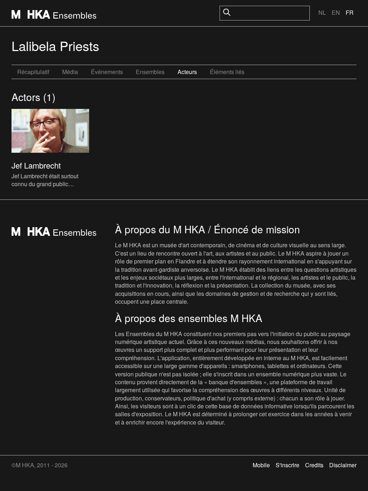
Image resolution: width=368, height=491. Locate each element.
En (336, 12)
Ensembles (150, 72)
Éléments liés (227, 72)
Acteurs (187, 72)
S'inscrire (287, 465)
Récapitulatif (33, 72)
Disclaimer (342, 465)
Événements (107, 72)
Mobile (261, 465)
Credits (314, 465)
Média (70, 72)
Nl (322, 12)
